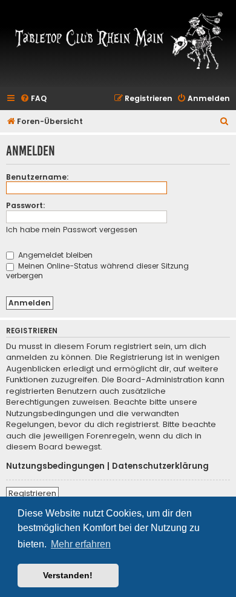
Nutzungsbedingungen (55, 466)
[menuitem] (33, 99)
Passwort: (25, 205)
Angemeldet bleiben (54, 255)
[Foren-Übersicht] (118, 40)
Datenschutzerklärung (160, 466)
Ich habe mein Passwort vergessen (71, 229)
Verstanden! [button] (68, 575)
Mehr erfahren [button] (81, 544)
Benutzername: (37, 177)
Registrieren (32, 493)
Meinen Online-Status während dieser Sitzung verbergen (97, 270)
